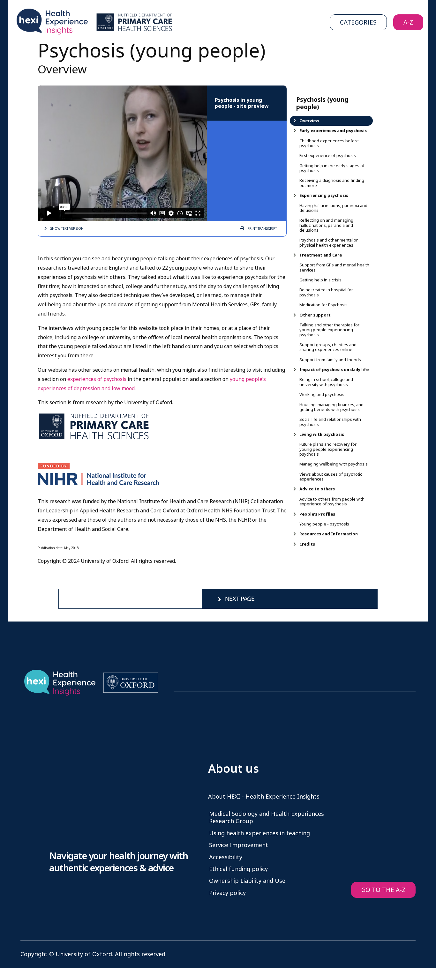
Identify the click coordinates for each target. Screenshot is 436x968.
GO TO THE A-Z (383, 890)
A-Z (408, 22)
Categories (358, 22)
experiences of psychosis (96, 379)
